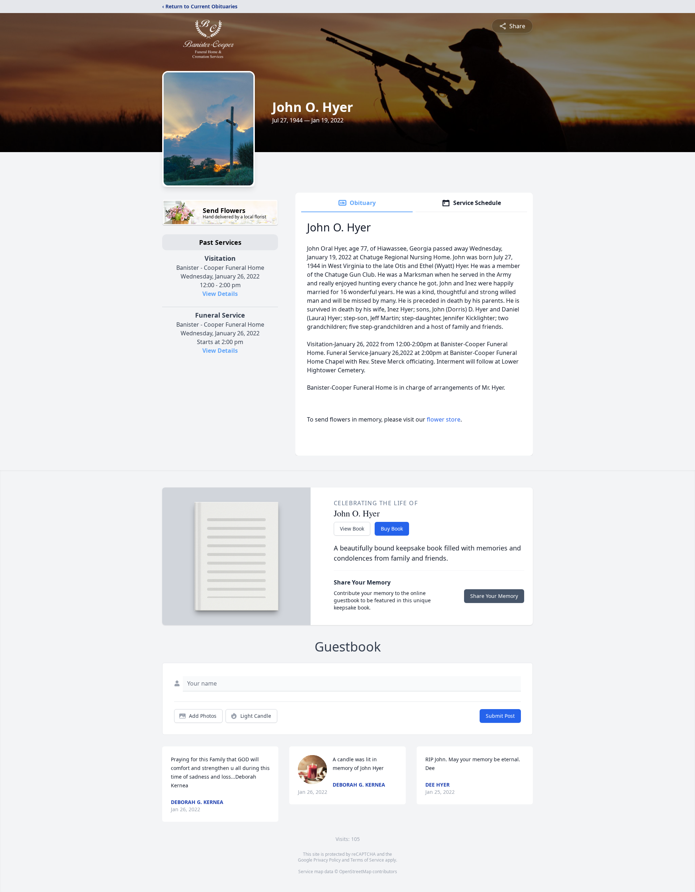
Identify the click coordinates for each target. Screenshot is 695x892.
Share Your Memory (494, 595)
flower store (443, 419)
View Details (220, 294)
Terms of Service (367, 860)
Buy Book (392, 528)
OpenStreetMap (355, 871)
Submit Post (500, 715)
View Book (352, 528)
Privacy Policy (327, 860)
